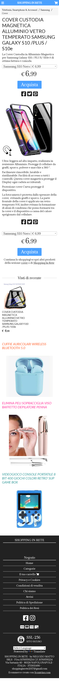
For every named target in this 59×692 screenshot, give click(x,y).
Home (29, 563)
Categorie (29, 568)
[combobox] (29, 66)
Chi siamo (29, 591)
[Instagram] (32, 619)
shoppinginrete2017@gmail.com (29, 668)
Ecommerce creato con (29, 672)
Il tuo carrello (27, 574)
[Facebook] (25, 619)
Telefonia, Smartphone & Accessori (19, 10)
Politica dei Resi (29, 608)
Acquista (29, 84)
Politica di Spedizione (29, 602)
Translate (39, 651)
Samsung (45, 10)
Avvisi (29, 596)
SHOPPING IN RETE (29, 2)
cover (24, 262)
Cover (5, 13)
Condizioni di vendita (29, 585)
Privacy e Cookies (29, 580)
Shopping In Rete (43, 262)
